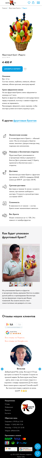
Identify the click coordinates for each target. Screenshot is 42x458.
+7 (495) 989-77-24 (17, 424)
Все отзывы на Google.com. (16, 341)
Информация (9, 407)
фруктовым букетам (25, 120)
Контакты (8, 413)
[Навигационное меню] (38, 3)
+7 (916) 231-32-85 (18, 427)
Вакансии (8, 410)
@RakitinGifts (15, 430)
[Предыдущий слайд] (2, 369)
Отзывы (7, 404)
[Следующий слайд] (39, 369)
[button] (29, 2)
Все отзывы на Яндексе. (15, 337)
